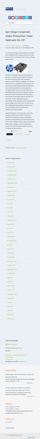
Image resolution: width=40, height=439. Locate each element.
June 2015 (10, 208)
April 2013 (10, 249)
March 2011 (10, 314)
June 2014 (10, 228)
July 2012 (9, 277)
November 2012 (12, 261)
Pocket (28, 134)
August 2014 (11, 224)
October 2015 (11, 195)
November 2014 (12, 220)
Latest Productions (16, 45)
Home (7, 45)
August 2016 (11, 187)
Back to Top (31, 437)
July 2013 (9, 245)
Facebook (9, 428)
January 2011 (11, 319)
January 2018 (11, 162)
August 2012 (11, 273)
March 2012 (10, 286)
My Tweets (8, 422)
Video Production (13, 348)
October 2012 (11, 265)
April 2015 (10, 212)
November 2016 (12, 175)
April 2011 (10, 310)
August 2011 (11, 298)
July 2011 (9, 302)
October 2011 (11, 290)
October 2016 (11, 179)
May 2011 (10, 306)
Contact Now (9, 359)
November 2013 (12, 240)
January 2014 (11, 236)
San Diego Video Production (20, 8)
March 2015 (10, 216)
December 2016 (12, 171)
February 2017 (11, 167)
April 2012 (10, 282)
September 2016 (12, 183)
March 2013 (10, 253)
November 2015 (12, 191)
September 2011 (12, 294)
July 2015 (9, 203)
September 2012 (12, 269)
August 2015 (11, 199)
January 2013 (11, 257)
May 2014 (10, 232)
